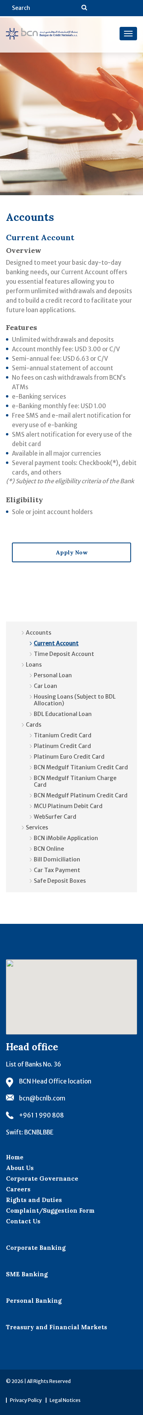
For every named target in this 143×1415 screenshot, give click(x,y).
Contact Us (23, 1221)
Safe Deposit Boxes (60, 880)
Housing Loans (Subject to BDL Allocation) (75, 700)
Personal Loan (53, 675)
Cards (33, 724)
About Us (20, 1168)
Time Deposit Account (64, 654)
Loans (34, 664)
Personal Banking (34, 1300)
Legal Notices (65, 1400)
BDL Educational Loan (63, 714)
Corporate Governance (42, 1178)
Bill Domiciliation (57, 859)
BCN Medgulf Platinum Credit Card (81, 795)
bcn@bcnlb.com (42, 1098)
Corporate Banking (36, 1247)
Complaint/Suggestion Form (50, 1210)
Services (37, 827)
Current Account (56, 643)
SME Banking (27, 1274)
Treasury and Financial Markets (56, 1327)
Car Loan (45, 686)
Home (14, 1157)
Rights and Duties (34, 1200)
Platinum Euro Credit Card (69, 756)
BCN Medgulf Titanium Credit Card (81, 767)
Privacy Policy (26, 1400)
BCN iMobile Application (66, 838)
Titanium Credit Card (62, 735)
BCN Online (49, 848)
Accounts (38, 632)
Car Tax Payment (57, 870)
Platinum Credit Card (62, 746)
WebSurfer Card (55, 816)
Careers (18, 1189)
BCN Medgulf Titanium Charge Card (75, 781)
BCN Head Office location (55, 1081)
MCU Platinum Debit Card (68, 806)
